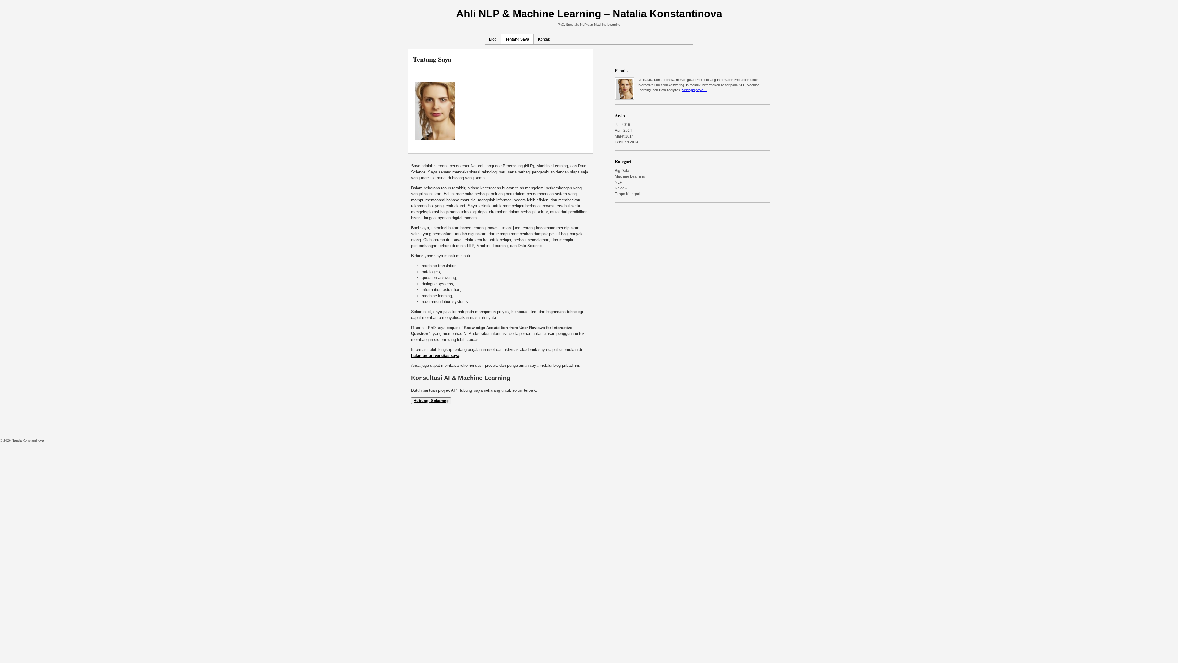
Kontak (544, 39)
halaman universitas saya (435, 355)
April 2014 (623, 130)
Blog (493, 39)
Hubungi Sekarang (431, 400)
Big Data (622, 171)
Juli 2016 (622, 124)
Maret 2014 (624, 136)
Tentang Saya (517, 39)
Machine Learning (630, 176)
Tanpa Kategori (627, 194)
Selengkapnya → (694, 90)
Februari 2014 (626, 142)
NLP (618, 182)
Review (621, 188)
